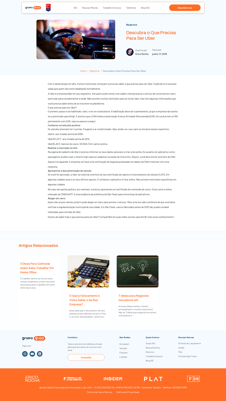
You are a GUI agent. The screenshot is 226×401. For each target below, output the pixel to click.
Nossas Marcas (90, 7)
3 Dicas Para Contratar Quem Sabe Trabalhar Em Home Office (37, 268)
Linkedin (123, 357)
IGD (75, 7)
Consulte (86, 357)
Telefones (131, 7)
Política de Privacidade (127, 392)
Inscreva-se (185, 7)
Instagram (124, 344)
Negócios (131, 24)
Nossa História (153, 347)
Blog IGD (145, 7)
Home (83, 70)
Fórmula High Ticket (187, 356)
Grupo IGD (150, 343)
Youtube (123, 348)
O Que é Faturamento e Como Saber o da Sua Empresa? (84, 300)
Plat (180, 352)
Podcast (123, 352)
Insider (181, 347)
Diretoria (150, 352)
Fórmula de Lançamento (189, 343)
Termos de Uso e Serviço (99, 392)
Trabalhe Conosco (112, 7)
